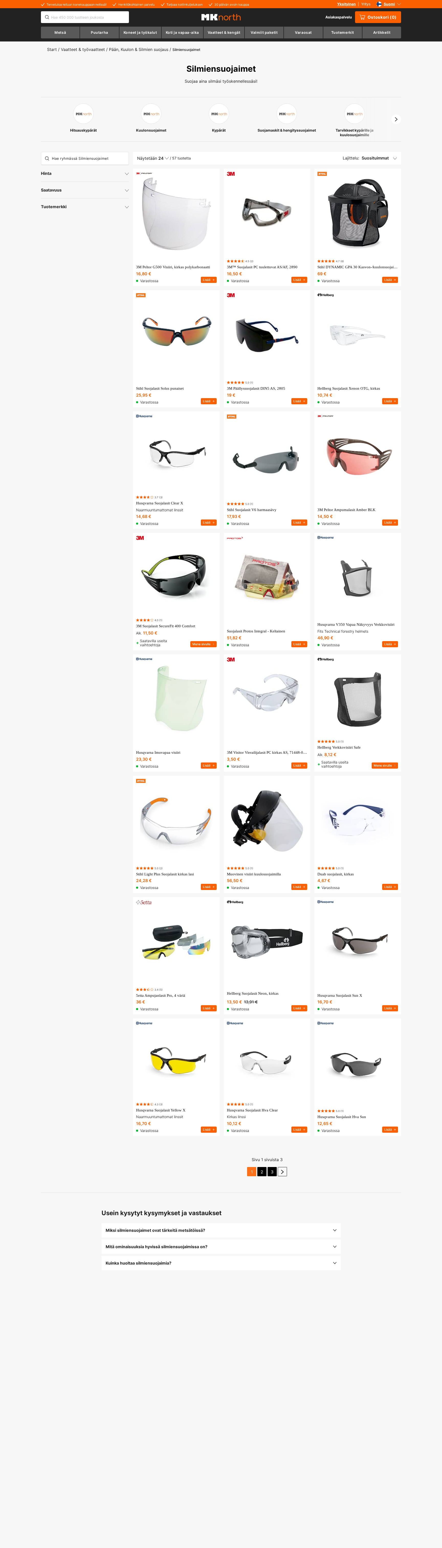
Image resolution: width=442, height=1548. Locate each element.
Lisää (207, 280)
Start (52, 49)
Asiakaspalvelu (338, 17)
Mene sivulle (201, 644)
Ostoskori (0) (382, 17)
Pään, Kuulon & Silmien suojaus (138, 49)
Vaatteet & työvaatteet (83, 49)
